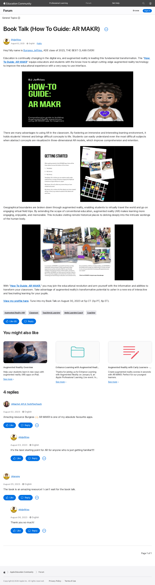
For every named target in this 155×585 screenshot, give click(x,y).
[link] (77, 99)
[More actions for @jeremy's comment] (37, 497)
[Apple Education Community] (17, 3)
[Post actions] (105, 29)
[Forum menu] (93, 3)
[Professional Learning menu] (69, 3)
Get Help (115, 3)
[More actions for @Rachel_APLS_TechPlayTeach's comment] (37, 425)
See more (7, 379)
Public (39, 43)
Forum (88, 3)
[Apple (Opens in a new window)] (4, 572)
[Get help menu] (121, 3)
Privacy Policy (55, 581)
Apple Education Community (21, 572)
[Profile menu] (152, 3)
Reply (31, 321)
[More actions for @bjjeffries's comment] (44, 458)
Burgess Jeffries (32, 50)
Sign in (147, 11)
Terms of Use (70, 581)
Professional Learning (58, 3)
